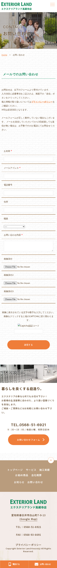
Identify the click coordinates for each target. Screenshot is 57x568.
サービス (31, 470)
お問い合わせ (35, 482)
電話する (16, 564)
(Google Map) (28, 519)
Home (4, 54)
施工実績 (44, 470)
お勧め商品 (21, 475)
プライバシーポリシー (42, 101)
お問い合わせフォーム (28, 439)
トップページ (15, 470)
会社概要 (36, 475)
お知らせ (19, 482)
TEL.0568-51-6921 (28, 425)
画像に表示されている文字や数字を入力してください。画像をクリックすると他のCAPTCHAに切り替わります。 (28, 316)
